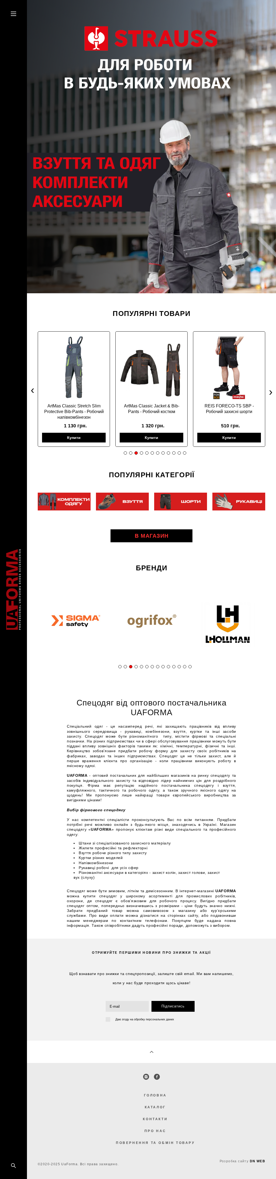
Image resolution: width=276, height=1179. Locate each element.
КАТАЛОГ (155, 1107)
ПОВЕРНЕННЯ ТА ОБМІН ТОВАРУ (155, 1143)
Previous (32, 391)
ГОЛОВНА (155, 1095)
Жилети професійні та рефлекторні (113, 848)
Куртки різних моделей (101, 858)
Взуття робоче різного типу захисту (113, 853)
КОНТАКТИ (155, 1119)
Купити (74, 437)
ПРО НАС (155, 1131)
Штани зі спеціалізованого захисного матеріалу (125, 843)
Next (270, 391)
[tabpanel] (74, 389)
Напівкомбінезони (96, 863)
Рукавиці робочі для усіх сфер (109, 867)
